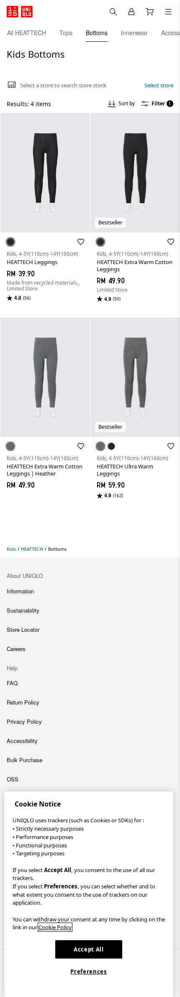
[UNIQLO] (20, 12)
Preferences (88, 971)
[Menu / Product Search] (168, 12)
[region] (88, 894)
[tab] (26, 32)
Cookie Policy (55, 927)
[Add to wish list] (81, 242)
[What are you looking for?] (113, 12)
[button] (45, 173)
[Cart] (150, 12)
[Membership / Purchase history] (131, 12)
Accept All (89, 949)
